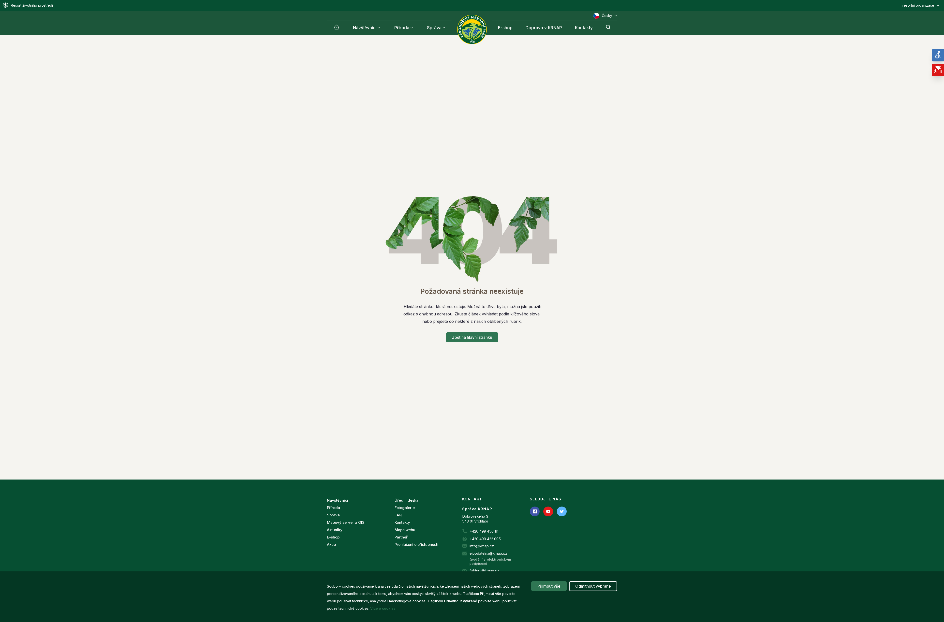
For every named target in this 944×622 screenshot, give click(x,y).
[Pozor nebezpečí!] (938, 70)
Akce (331, 544)
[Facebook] (535, 511)
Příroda (401, 27)
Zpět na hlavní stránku (472, 337)
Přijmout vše (548, 586)
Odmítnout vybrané (593, 586)
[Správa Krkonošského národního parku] (472, 29)
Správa (434, 27)
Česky (607, 16)
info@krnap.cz (482, 546)
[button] (708, 5)
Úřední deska (406, 500)
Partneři (402, 537)
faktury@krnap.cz (484, 570)
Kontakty (584, 27)
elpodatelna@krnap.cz (488, 553)
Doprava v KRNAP (544, 27)
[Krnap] (336, 27)
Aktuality (334, 529)
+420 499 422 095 (485, 539)
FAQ (398, 515)
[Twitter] (562, 511)
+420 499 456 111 (484, 531)
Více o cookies (383, 608)
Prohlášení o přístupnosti (416, 544)
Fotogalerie (405, 507)
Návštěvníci (364, 27)
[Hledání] (608, 27)
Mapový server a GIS (346, 522)
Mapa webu (405, 529)
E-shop (505, 27)
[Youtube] (548, 511)
